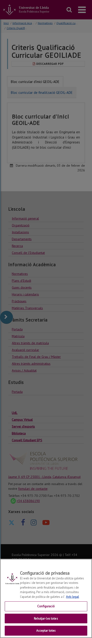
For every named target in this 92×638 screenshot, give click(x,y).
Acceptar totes (46, 631)
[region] (46, 598)
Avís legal (72, 597)
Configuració (46, 606)
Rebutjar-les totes (46, 618)
